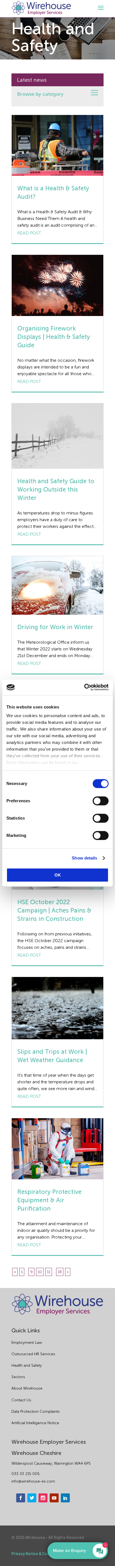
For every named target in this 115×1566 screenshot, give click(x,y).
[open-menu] (100, 8)
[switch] (101, 800)
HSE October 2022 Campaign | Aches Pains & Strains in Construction (54, 910)
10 (40, 1272)
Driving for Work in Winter (55, 627)
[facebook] (20, 1497)
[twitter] (31, 1497)
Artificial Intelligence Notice (35, 1423)
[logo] (41, 8)
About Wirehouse (26, 1388)
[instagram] (43, 1497)
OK (57, 875)
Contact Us (21, 1400)
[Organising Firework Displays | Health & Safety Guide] (57, 285)
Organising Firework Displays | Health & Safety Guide (53, 337)
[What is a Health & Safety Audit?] (57, 145)
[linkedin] (65, 1497)
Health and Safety (26, 1365)
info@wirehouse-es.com (33, 1481)
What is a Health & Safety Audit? (53, 192)
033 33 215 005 (25, 1473)
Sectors (18, 1377)
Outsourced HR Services (33, 1354)
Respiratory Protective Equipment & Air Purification (49, 1200)
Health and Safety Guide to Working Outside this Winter (55, 489)
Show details (84, 858)
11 (48, 1272)
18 (60, 1272)
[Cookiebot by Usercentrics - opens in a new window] (84, 687)
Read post (29, 233)
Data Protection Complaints (35, 1411)
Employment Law (26, 1342)
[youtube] (54, 1497)
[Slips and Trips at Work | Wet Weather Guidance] (57, 1008)
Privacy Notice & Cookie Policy (39, 1553)
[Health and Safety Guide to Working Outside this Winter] (57, 436)
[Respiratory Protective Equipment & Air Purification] (57, 1148)
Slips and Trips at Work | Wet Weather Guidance (52, 1056)
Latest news (32, 79)
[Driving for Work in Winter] (57, 585)
